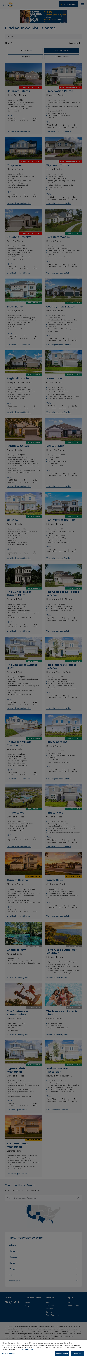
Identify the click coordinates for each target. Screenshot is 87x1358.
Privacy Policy (27, 1349)
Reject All (77, 1353)
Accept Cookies (62, 1353)
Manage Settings (8, 1353)
